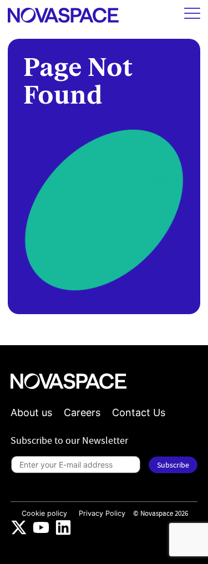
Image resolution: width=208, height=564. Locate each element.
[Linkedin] (63, 527)
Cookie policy (44, 513)
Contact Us (138, 412)
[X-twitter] (19, 527)
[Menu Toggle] (192, 13)
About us (31, 412)
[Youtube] (41, 527)
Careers (82, 412)
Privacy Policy (102, 513)
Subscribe (173, 465)
